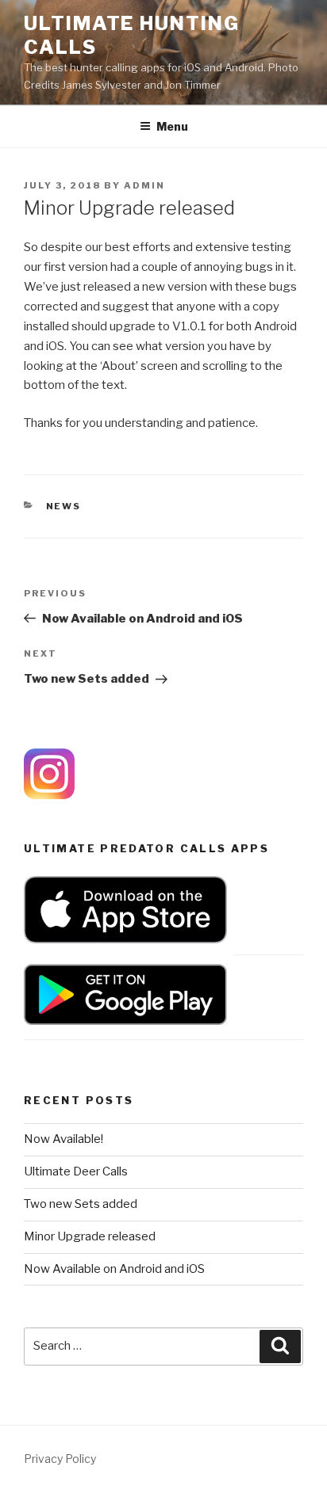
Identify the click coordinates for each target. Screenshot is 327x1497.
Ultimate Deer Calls (76, 1171)
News (64, 506)
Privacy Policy (60, 1458)
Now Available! (63, 1139)
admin (144, 185)
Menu (172, 126)
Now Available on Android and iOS (114, 1269)
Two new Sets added (80, 1204)
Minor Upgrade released (90, 1236)
